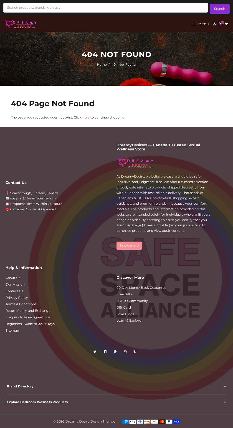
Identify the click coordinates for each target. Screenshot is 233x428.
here (85, 117)
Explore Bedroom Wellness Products (37, 402)
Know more (129, 245)
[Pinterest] (115, 352)
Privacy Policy (16, 298)
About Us (12, 278)
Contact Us (14, 291)
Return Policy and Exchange (27, 311)
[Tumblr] (135, 352)
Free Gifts (124, 294)
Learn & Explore (128, 320)
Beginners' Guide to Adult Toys (30, 324)
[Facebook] (105, 352)
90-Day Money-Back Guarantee (141, 288)
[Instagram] (125, 352)
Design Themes (102, 421)
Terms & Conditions (20, 304)
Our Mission (15, 284)
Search (219, 9)
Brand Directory (20, 386)
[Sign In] (214, 24)
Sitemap (12, 330)
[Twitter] (95, 352)
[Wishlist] (226, 24)
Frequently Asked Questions (27, 317)
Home (102, 64)
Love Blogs (125, 314)
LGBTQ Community (132, 301)
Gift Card (123, 307)
